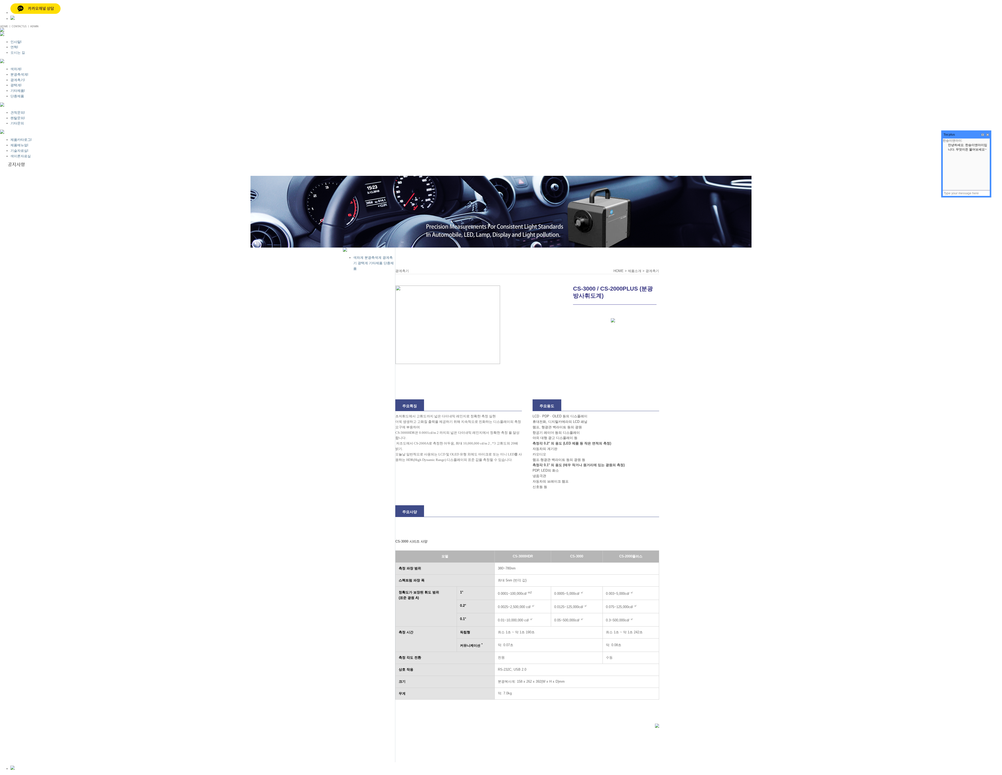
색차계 (15, 69)
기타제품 (17, 91)
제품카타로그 (21, 140)
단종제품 (17, 96)
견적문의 (17, 113)
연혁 (14, 47)
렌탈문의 (17, 118)
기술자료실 (19, 151)
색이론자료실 (20, 156)
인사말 (15, 42)
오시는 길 (17, 53)
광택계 (15, 85)
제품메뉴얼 (19, 145)
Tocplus (949, 134)
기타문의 (17, 123)
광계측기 (17, 80)
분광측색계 (19, 74)
